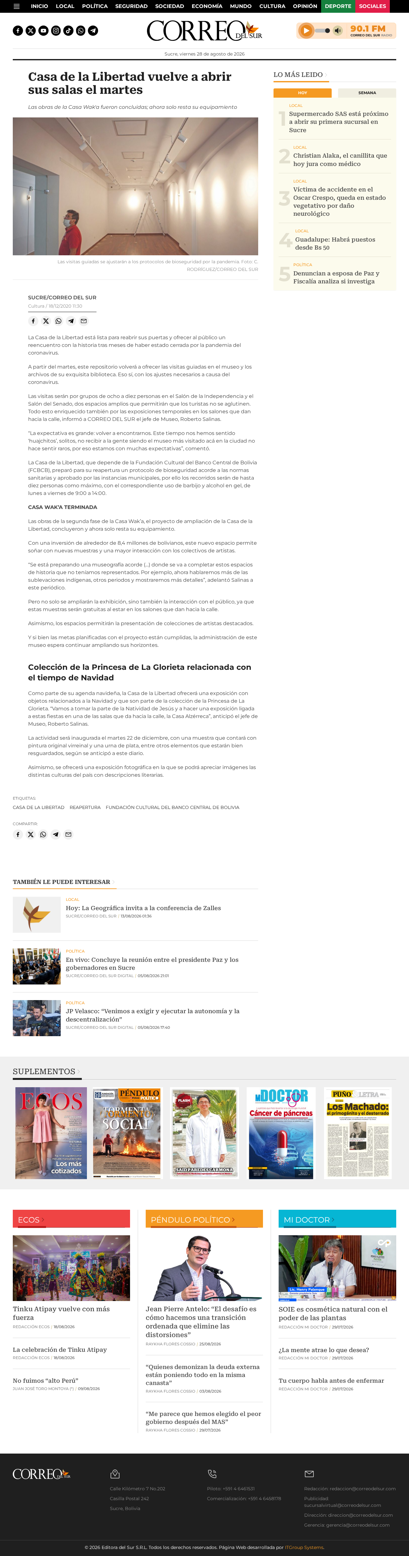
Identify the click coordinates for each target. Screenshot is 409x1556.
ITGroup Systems (304, 1547)
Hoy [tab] (302, 92)
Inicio (39, 6)
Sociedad (169, 6)
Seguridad (131, 6)
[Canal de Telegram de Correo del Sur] (93, 31)
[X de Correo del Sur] (31, 31)
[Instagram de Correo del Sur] (56, 31)
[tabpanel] (51, 1133)
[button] (135, 187)
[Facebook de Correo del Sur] (18, 31)
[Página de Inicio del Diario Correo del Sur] (204, 30)
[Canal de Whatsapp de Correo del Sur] (81, 31)
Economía (207, 6)
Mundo (241, 6)
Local (65, 6)
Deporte (338, 6)
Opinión (305, 6)
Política (95, 6)
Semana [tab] (367, 92)
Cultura (272, 6)
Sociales (372, 6)
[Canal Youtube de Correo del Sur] (43, 31)
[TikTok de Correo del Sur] (68, 31)
